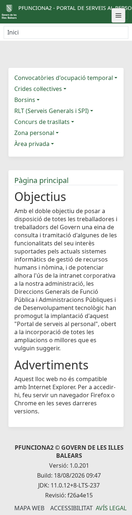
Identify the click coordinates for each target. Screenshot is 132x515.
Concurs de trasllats (42, 122)
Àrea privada (32, 144)
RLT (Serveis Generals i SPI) (51, 111)
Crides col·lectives (38, 89)
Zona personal (34, 133)
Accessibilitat (71, 508)
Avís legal (111, 508)
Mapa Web (29, 508)
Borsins (24, 100)
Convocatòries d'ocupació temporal (63, 78)
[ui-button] (118, 15)
